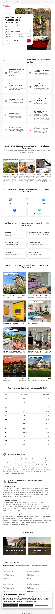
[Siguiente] (30, 156)
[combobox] (17, 31)
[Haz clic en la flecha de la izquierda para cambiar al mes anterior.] (7, 40)
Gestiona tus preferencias (41, 605)
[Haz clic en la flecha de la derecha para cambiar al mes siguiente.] (24, 40)
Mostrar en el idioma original (41, 2)
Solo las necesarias (26, 605)
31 (7, 61)
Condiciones (30, 613)
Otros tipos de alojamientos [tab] (23, 565)
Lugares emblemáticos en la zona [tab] (39, 565)
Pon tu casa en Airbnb (44, 6)
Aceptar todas (10, 605)
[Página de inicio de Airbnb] (6, 6)
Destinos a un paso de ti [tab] (8, 565)
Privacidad (23, 613)
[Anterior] (24, 156)
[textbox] (11, 36)
